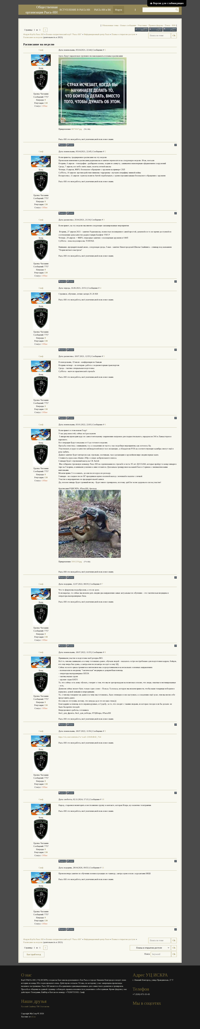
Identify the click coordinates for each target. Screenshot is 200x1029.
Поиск (167, 25)
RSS (174, 25)
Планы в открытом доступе (123, 34)
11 (103, 868)
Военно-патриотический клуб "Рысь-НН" (64, 34)
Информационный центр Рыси (96, 34)
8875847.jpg (76, 129)
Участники (142, 25)
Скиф (41, 50)
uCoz (33, 1017)
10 (103, 799)
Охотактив (44, 1006)
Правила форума (156, 25)
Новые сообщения (128, 25)
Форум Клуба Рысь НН (33, 34)
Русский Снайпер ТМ (30, 1006)
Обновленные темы (110, 25)
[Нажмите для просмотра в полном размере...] (93, 125)
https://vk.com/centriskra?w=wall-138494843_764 (80, 737)
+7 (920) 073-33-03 (141, 994)
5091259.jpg (76, 562)
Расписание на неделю (33, 37)
